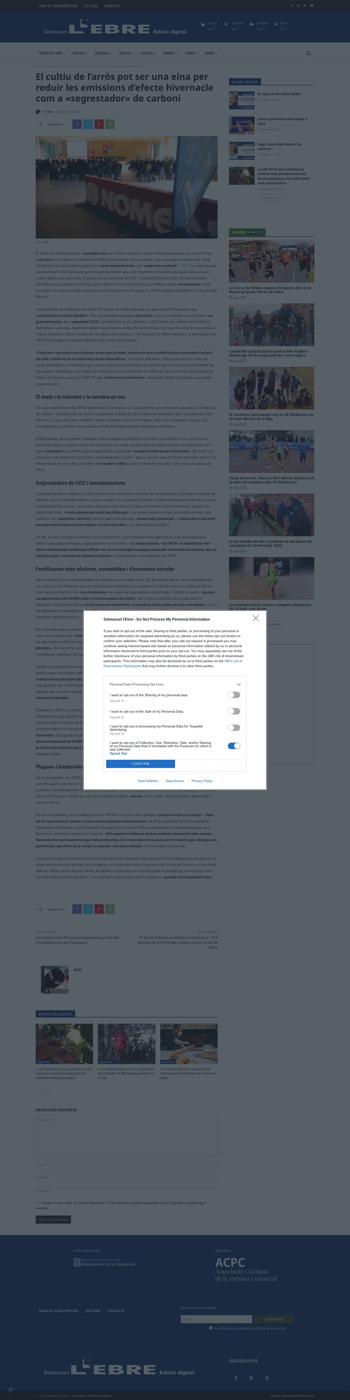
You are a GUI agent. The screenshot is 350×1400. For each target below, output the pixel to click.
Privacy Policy (202, 781)
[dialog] (175, 700)
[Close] (257, 619)
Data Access (175, 781)
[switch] (234, 695)
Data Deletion (148, 781)
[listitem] (175, 684)
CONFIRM (141, 764)
